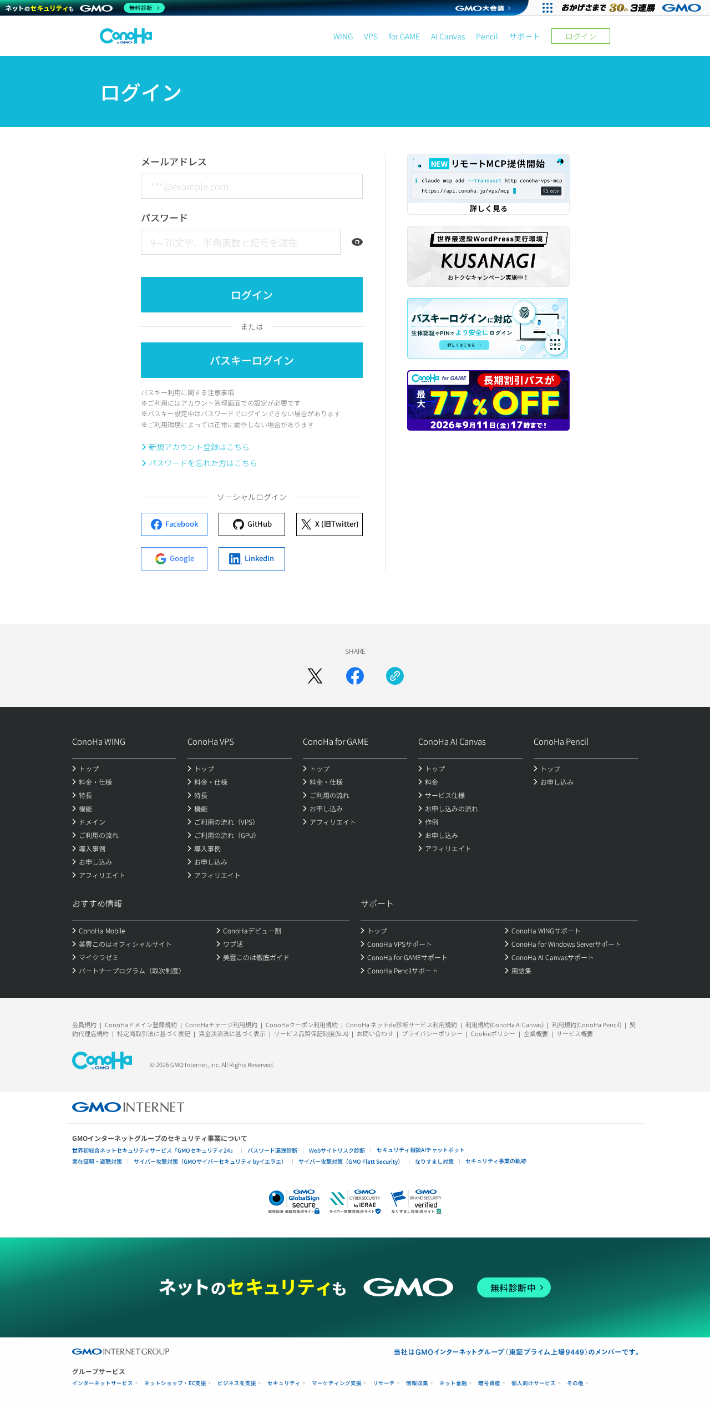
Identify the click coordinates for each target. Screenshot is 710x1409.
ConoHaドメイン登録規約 (141, 1024)
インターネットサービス (102, 1383)
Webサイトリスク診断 (337, 1150)
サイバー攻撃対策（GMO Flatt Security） (350, 1161)
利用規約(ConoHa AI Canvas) (504, 1024)
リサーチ (384, 1383)
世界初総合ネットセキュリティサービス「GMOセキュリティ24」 (154, 1150)
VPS (371, 36)
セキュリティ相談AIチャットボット (421, 1149)
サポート (524, 36)
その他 (575, 1383)
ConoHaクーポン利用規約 (302, 1024)
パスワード (164, 217)
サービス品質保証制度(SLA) (311, 1033)
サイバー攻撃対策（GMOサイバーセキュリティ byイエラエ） (210, 1161)
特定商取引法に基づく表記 (153, 1033)
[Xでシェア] (315, 676)
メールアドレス (174, 161)
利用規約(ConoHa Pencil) (586, 1024)
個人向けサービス (533, 1383)
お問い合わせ (375, 1033)
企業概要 (536, 1033)
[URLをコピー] (395, 676)
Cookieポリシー (493, 1033)
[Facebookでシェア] (355, 676)
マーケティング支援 (337, 1383)
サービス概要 (574, 1033)
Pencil (487, 36)
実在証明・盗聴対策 (97, 1161)
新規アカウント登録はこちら (199, 446)
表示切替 (357, 242)
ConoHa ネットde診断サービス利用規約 (401, 1024)
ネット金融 (453, 1383)
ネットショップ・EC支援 (175, 1383)
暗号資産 (489, 1383)
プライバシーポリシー (432, 1033)
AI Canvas (448, 36)
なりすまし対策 (434, 1161)
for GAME (404, 36)
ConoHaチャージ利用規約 (221, 1024)
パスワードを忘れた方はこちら (203, 462)
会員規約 (84, 1024)
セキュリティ (284, 1383)
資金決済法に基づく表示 (232, 1033)
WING (343, 36)
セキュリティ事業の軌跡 (495, 1161)
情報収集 (417, 1383)
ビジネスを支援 (236, 1383)
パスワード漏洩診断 (272, 1150)
